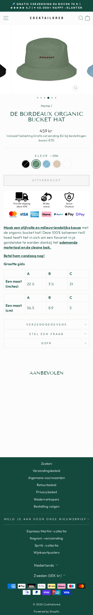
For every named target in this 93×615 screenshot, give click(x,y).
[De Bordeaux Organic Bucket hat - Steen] (25, 437)
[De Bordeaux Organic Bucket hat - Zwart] (10, 437)
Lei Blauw (46, 164)
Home (45, 106)
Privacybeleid (46, 492)
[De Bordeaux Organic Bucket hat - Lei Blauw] (20, 437)
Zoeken (46, 464)
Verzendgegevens (46, 324)
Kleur (46, 155)
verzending (51, 136)
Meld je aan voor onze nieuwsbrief (45, 519)
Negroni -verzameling (46, 538)
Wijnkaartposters (47, 552)
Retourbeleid (46, 485)
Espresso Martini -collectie (46, 531)
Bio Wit (67, 164)
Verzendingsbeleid (46, 471)
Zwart (25, 164)
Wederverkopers (46, 499)
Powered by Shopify (46, 611)
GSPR (46, 343)
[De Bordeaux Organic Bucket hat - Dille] (15, 437)
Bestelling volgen (46, 506)
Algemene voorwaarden (46, 478)
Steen (57, 164)
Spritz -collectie (46, 545)
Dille (36, 164)
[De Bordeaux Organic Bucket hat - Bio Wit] (30, 437)
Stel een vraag (46, 334)
